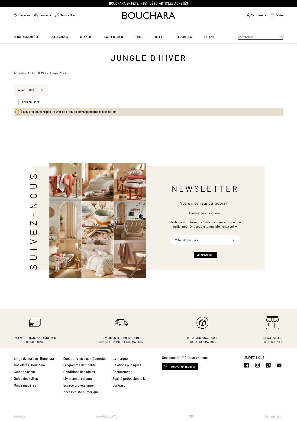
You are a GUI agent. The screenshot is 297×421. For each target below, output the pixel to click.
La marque (120, 359)
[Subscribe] (233, 240)
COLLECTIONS (36, 73)
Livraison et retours (77, 379)
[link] (256, 15)
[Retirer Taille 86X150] (42, 90)
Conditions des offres (79, 372)
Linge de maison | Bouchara (34, 359)
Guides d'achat (24, 372)
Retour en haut (288, 408)
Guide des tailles (26, 379)
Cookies (19, 416)
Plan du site (272, 416)
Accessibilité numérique (81, 392)
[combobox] (260, 37)
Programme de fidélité (79, 365)
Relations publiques (127, 365)
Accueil (19, 73)
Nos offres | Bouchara (29, 365)
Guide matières (25, 385)
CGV (191, 416)
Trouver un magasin (183, 366)
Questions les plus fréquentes (85, 359)
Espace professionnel (78, 385)
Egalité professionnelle (129, 379)
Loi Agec (119, 385)
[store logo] (148, 15)
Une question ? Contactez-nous (185, 358)
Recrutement (122, 372)
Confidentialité (106, 416)
